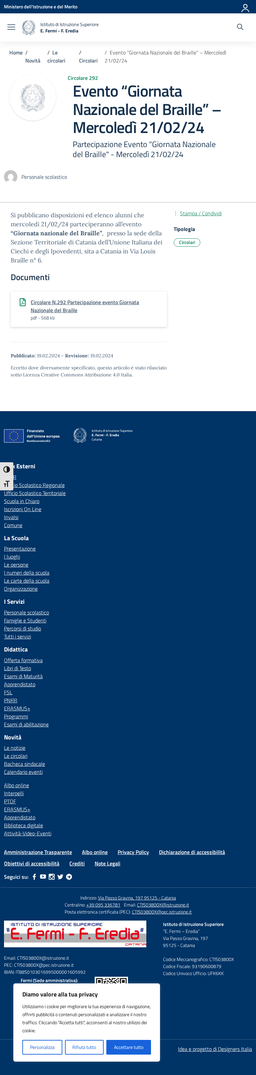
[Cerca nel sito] (240, 27)
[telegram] (69, 877)
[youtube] (43, 877)
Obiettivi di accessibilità (31, 863)
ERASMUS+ (17, 708)
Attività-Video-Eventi (27, 833)
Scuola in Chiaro (21, 501)
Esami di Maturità (23, 676)
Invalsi (11, 517)
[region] (86, 1022)
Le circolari (15, 756)
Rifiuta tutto (84, 1047)
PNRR (10, 700)
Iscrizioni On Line (22, 509)
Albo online (16, 785)
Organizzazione (21, 589)
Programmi (16, 716)
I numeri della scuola (26, 573)
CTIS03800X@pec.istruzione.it (162, 911)
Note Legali (107, 863)
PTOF (10, 801)
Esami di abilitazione (26, 724)
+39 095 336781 (103, 904)
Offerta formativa (23, 660)
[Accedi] (245, 6)
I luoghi (12, 557)
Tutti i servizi (17, 636)
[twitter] (60, 877)
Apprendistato (19, 684)
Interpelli (14, 793)
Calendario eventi (23, 772)
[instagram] (52, 877)
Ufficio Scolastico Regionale (34, 485)
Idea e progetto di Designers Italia (215, 1049)
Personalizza (42, 1047)
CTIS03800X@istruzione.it (163, 904)
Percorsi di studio (22, 628)
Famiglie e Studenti (25, 620)
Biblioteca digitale (23, 825)
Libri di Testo (17, 668)
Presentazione (20, 549)
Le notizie (14, 748)
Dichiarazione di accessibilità (192, 852)
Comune (13, 525)
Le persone (16, 565)
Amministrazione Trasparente (38, 852)
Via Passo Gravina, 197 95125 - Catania (137, 897)
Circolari (187, 242)
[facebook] (34, 877)
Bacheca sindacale (24, 764)
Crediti (77, 863)
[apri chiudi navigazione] (11, 28)
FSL (8, 692)
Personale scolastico (26, 612)
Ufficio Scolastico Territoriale (35, 493)
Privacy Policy (133, 852)
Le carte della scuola (26, 581)
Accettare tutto (128, 1047)
